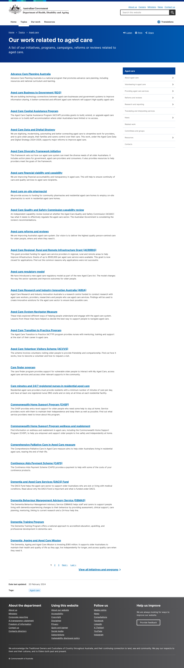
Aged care (34, 32)
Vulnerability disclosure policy (65, 638)
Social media (57, 631)
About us (132, 7)
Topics (24, 22)
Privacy (54, 624)
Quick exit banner (59, 627)
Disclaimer (56, 620)
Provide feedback (148, 622)
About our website (60, 610)
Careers (142, 7)
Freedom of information (20, 624)
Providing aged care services (137, 91)
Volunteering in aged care (135, 84)
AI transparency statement (21, 620)
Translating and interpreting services (140, 111)
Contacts (128, 144)
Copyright (56, 617)
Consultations (100, 617)
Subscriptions (57, 634)
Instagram (98, 634)
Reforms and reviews (133, 98)
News (160, 7)
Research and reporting (134, 104)
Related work (130, 124)
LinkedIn (98, 624)
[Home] (39, 9)
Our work (35, 22)
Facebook (98, 620)
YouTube (98, 631)
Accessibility (57, 613)
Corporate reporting (18, 617)
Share (151, 32)
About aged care (132, 78)
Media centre (100, 610)
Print (140, 32)
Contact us (170, 7)
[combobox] (144, 12)
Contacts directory (18, 631)
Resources (49, 22)
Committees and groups (134, 131)
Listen (129, 32)
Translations (167, 22)
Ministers (152, 7)
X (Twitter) (99, 627)
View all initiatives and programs (98, 569)
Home (14, 22)
